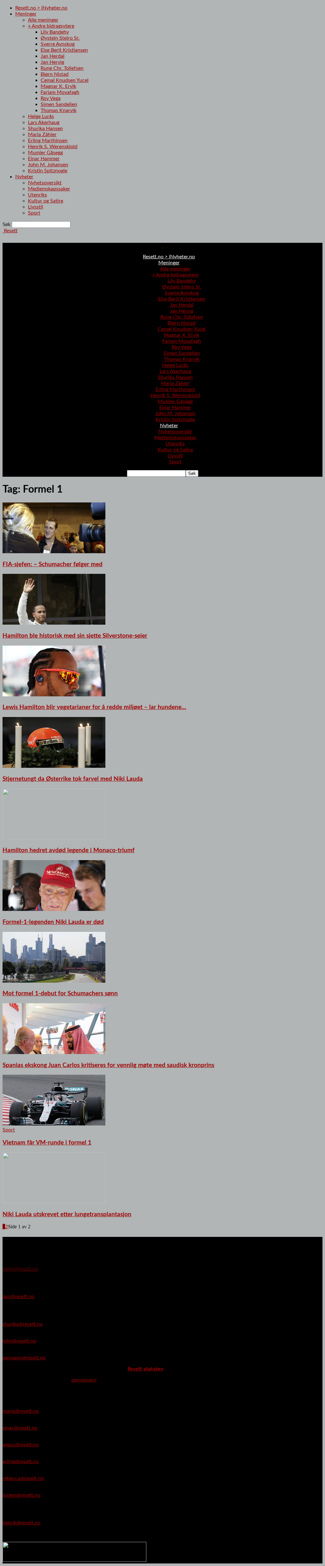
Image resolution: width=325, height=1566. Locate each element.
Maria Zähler (42, 134)
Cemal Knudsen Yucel (65, 80)
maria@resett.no (21, 1411)
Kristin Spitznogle (47, 170)
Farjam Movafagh (60, 92)
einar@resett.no (20, 1427)
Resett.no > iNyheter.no (41, 7)
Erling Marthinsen (48, 140)
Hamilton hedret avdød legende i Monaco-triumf (69, 850)
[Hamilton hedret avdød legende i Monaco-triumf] (54, 837)
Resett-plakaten (145, 1368)
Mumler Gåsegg (45, 152)
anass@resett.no (21, 1444)
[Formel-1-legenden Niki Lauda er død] (54, 909)
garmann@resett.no (24, 1357)
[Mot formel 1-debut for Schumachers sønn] (54, 981)
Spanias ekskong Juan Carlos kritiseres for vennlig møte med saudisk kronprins (108, 1065)
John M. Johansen (48, 164)
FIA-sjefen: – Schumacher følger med (53, 564)
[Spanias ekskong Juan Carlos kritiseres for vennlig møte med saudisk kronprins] (54, 1052)
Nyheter (24, 176)
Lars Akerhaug (43, 122)
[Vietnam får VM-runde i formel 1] (54, 1123)
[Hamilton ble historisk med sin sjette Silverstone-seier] (54, 623)
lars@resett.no (18, 1296)
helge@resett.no (20, 1268)
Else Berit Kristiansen (64, 50)
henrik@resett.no (21, 1522)
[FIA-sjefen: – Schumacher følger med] (54, 551)
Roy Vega (51, 98)
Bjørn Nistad (55, 74)
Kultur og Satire (45, 200)
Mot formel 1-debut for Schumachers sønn (60, 994)
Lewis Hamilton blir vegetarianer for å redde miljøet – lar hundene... (94, 707)
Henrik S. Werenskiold (52, 146)
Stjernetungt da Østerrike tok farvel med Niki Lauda (73, 779)
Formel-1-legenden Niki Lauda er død (53, 922)
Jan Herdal (52, 56)
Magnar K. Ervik (58, 86)
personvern (83, 1380)
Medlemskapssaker (49, 188)
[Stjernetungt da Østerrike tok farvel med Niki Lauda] (54, 766)
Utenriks (37, 194)
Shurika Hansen (45, 128)
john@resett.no (19, 1341)
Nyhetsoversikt (45, 182)
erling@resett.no (21, 1461)
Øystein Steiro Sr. (60, 38)
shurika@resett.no (23, 1324)
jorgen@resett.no (21, 1495)
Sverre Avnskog (58, 44)
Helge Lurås (41, 116)
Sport (34, 213)
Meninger (25, 14)
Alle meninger (43, 20)
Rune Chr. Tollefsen (62, 68)
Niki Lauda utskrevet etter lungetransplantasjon (67, 1214)
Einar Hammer (44, 158)
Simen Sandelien (59, 104)
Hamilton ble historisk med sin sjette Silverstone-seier (75, 636)
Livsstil (35, 206)
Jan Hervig (52, 62)
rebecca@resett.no (23, 1478)
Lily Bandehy (55, 32)
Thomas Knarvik (58, 110)
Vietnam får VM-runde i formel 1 (47, 1143)
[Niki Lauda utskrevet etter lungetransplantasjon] (54, 1201)
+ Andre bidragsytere (51, 26)
